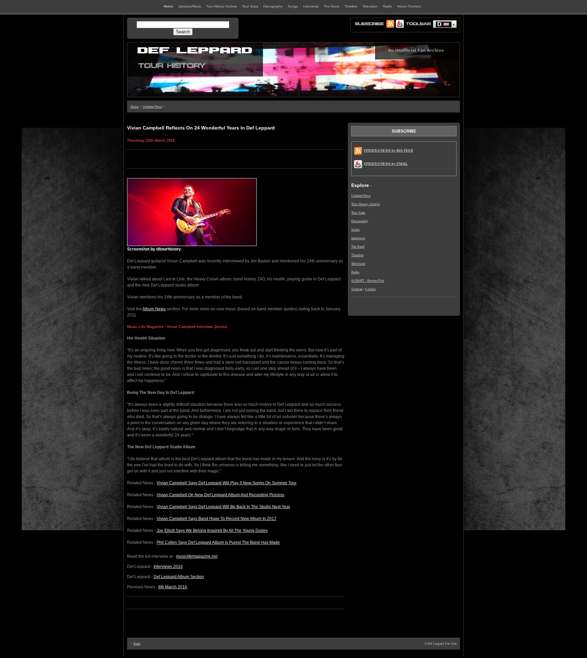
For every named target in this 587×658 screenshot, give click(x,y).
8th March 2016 (172, 587)
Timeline (357, 255)
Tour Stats (358, 212)
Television (358, 263)
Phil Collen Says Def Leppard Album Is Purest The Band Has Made (218, 542)
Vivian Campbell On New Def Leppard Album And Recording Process (220, 494)
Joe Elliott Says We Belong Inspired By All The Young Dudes (212, 530)
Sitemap (356, 289)
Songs (355, 229)
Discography (359, 221)
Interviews (358, 238)
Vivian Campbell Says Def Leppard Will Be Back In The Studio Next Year (223, 506)
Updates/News (152, 106)
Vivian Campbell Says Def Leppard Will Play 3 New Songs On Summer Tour (227, 483)
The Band (357, 246)
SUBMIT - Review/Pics (367, 280)
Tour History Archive (365, 204)
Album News (154, 309)
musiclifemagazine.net (196, 556)
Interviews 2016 (168, 566)
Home (134, 106)
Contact (370, 289)
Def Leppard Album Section (179, 576)
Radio (355, 272)
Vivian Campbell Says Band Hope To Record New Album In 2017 (217, 518)
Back (137, 643)
